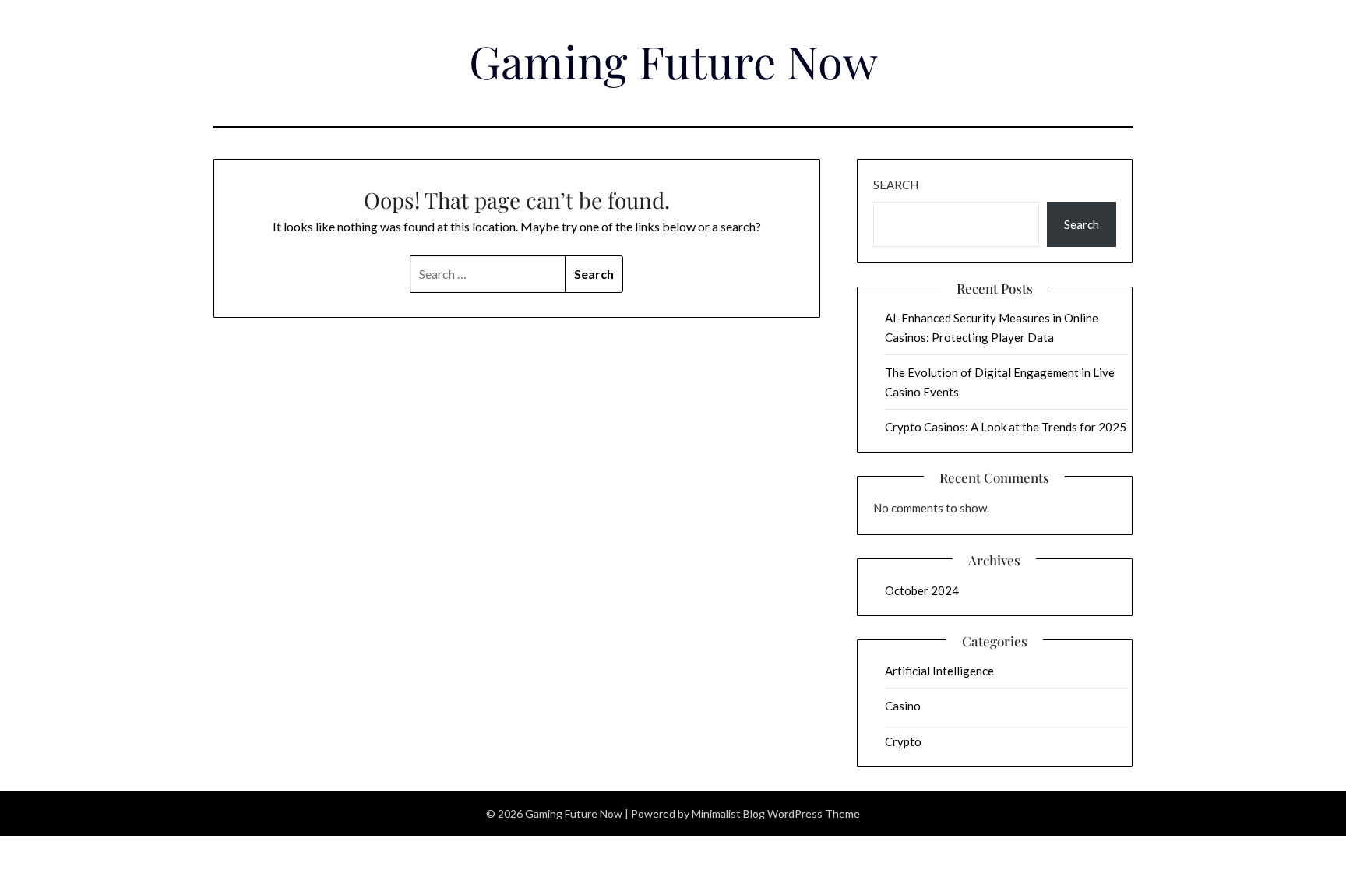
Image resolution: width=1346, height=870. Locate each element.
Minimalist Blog (728, 813)
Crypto (903, 741)
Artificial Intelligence (939, 671)
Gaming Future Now (673, 60)
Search (895, 185)
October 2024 (922, 590)
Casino (903, 706)
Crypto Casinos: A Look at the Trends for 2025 (1005, 427)
